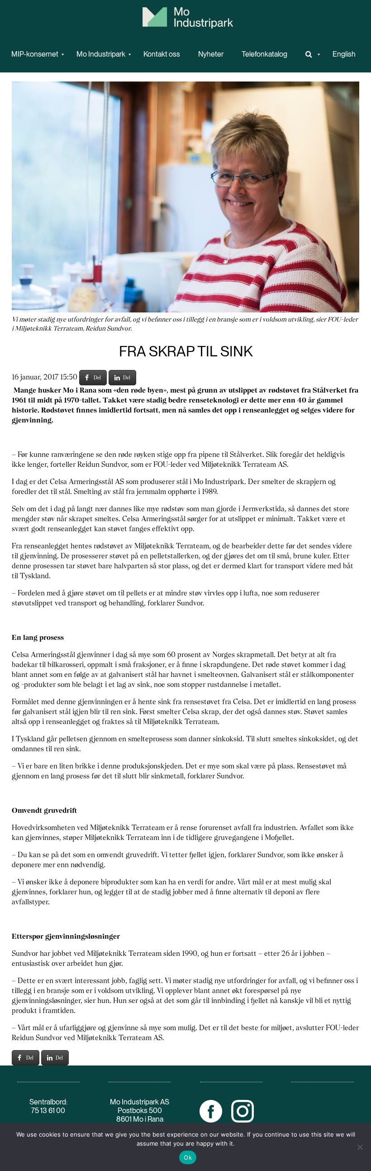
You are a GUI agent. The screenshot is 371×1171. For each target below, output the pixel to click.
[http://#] (309, 54)
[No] (359, 1147)
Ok (188, 1157)
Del (97, 377)
